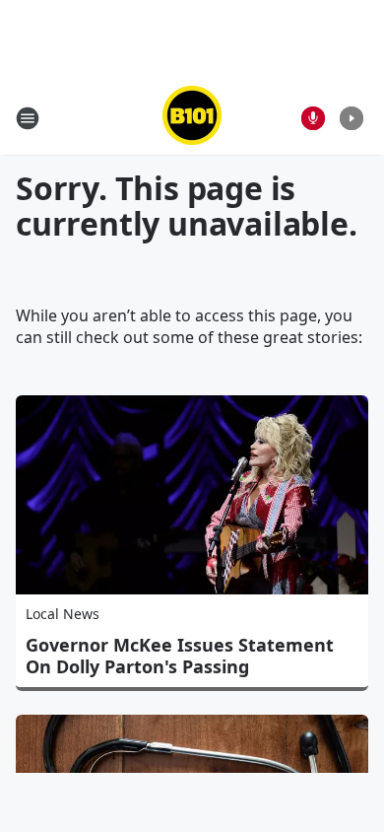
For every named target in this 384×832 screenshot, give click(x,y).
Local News (62, 613)
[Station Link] (192, 118)
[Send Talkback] (313, 118)
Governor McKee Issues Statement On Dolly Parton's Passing (180, 655)
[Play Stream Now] (351, 118)
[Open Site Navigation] (27, 118)
